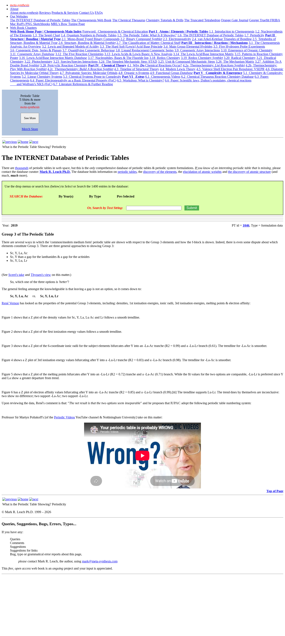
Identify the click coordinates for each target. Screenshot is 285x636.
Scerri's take (16, 275)
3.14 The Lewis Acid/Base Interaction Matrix (203, 54)
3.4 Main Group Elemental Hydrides (187, 46)
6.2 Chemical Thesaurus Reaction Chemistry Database (217, 76)
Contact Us (86, 12)
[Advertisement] (127, 605)
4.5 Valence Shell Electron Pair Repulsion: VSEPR (230, 69)
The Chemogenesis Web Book (91, 20)
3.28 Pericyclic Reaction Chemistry (63, 65)
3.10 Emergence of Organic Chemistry (246, 50)
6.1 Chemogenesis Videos (162, 76)
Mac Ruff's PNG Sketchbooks (30, 24)
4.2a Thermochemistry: (214, 65)
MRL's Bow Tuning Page (68, 24)
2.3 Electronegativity (177, 39)
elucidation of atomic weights (202, 171)
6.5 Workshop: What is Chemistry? (140, 80)
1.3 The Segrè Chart (46, 35)
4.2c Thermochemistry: (80, 69)
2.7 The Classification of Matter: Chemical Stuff (148, 43)
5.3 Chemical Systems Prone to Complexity (92, 76)
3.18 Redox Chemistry (164, 58)
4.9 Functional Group (171, 73)
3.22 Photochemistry (38, 61)
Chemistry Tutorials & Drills (164, 20)
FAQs (99, 12)
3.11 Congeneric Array (32, 54)
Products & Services (65, 12)
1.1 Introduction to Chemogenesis (231, 31)
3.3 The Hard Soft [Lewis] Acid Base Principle (131, 46)
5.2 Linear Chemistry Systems (42, 76)
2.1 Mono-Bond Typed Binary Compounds (91, 39)
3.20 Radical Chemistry (240, 58)
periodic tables (127, 171)
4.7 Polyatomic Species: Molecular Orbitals (88, 73)
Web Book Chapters (23, 27)
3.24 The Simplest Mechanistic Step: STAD (127, 61)
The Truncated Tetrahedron (202, 20)
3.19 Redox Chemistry (202, 58)
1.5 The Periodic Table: (147, 35)
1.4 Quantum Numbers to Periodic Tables (88, 35)
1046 (246, 225)
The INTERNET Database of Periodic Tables (40, 20)
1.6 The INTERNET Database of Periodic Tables (210, 35)
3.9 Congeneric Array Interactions (197, 50)
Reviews (45, 12)
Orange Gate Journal (234, 20)
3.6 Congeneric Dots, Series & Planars (36, 50)
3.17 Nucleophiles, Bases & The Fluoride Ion (118, 58)
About (14, 9)
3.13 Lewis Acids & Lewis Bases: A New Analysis (138, 54)
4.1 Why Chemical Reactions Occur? (154, 65)
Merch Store (30, 129)
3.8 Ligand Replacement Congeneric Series (145, 50)
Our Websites (19, 16)
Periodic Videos (64, 417)
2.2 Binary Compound (141, 39)
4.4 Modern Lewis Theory (177, 69)
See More (29, 118)
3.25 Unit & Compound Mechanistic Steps (186, 61)
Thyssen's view (41, 275)
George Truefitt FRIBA (264, 20)
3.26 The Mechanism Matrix (235, 61)
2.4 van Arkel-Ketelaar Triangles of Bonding (222, 39)
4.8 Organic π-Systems (133, 73)
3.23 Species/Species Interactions (75, 61)
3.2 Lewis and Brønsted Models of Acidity (70, 46)
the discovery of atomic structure (249, 171)
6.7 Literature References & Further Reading (83, 84)
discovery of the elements (160, 171)
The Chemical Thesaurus (128, 20)
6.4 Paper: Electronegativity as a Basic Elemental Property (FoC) (73, 80)
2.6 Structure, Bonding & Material (87, 43)
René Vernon (10, 303)
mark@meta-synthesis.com (99, 561)
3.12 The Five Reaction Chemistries (79, 54)
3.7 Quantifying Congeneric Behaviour (88, 50)
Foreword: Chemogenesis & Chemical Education (115, 31)
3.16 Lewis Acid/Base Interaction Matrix (53, 58)
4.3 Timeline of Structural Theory (136, 69)
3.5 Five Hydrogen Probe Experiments (239, 46)
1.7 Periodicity (254, 35)
